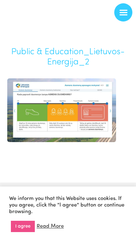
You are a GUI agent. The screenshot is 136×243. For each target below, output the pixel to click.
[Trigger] (123, 12)
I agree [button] (22, 226)
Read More (50, 226)
